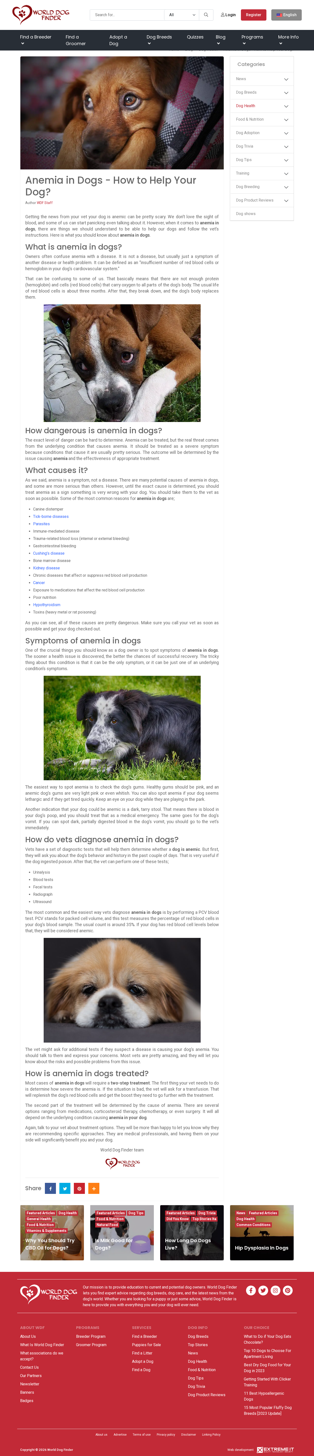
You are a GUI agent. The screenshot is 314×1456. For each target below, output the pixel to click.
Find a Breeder (36, 37)
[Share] (93, 1188)
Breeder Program (90, 1336)
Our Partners (31, 1375)
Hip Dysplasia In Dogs (261, 1247)
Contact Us (29, 1367)
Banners (27, 1392)
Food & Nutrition (250, 119)
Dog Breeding (248, 186)
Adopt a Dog (118, 40)
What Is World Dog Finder (42, 1344)
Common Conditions (253, 1225)
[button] (287, 79)
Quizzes (195, 37)
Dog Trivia (244, 146)
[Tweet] (64, 1188)
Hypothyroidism (46, 604)
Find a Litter (142, 1353)
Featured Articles (41, 1213)
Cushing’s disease (49, 553)
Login (230, 15)
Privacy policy (166, 1434)
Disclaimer (188, 1434)
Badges (26, 1400)
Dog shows (246, 213)
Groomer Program (91, 1344)
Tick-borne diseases (51, 516)
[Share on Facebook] (50, 1188)
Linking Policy (211, 1434)
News (241, 79)
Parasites (41, 524)
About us (101, 1434)
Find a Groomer (76, 40)
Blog (220, 37)
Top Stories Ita (204, 1219)
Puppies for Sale (146, 1344)
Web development (240, 1450)
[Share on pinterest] (79, 1188)
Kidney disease (46, 568)
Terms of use (142, 1434)
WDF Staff (45, 203)
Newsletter (29, 1384)
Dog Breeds (159, 37)
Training (242, 173)
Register (253, 15)
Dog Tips (244, 159)
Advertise (120, 1434)
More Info (288, 37)
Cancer (39, 582)
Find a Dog (141, 1369)
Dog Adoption (248, 132)
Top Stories (198, 1344)
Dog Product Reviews (255, 200)
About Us (28, 1336)
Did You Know (178, 1219)
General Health (39, 1219)
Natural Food (107, 1225)
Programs (252, 37)
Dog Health (245, 105)
